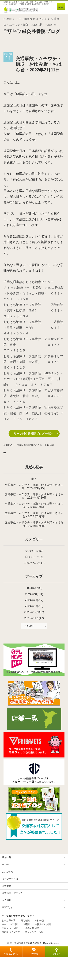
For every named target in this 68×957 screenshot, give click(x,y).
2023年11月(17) (34, 618)
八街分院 (39, 920)
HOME (7, 18)
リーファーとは (10, 878)
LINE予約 (34, 954)
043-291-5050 (11, 954)
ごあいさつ (7, 871)
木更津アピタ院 (43, 924)
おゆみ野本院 (8, 920)
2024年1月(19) (34, 606)
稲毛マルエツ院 (10, 928)
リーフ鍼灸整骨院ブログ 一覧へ (34, 433)
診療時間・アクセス (12, 893)
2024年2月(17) (34, 600)
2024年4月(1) (34, 588)
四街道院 (25, 920)
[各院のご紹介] (34, 729)
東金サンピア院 (10, 924)
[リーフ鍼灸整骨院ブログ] (34, 810)
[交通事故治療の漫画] (34, 704)
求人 (34, 478)
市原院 (26, 924)
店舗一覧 (6, 857)
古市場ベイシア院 (11, 932)
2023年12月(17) (34, 612)
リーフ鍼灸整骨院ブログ (31, 18)
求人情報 (6, 900)
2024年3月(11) (34, 594)
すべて (29, 550)
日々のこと (32, 556)
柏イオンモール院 (34, 932)
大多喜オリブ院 (31, 928)
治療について (32, 563)
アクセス (57, 954)
